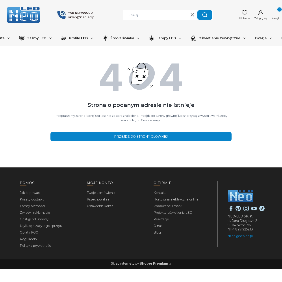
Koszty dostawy (32, 199)
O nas (158, 226)
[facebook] (231, 210)
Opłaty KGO (29, 232)
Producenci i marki (168, 206)
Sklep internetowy (139, 263)
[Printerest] (238, 210)
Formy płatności (32, 206)
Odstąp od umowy (34, 219)
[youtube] (254, 210)
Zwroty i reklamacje (35, 213)
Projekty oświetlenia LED (173, 213)
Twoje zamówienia (101, 193)
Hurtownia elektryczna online (176, 199)
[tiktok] (262, 210)
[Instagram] (246, 210)
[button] (204, 15)
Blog (157, 232)
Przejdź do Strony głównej (141, 137)
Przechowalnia (98, 199)
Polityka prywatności (36, 246)
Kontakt (160, 193)
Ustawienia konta (100, 206)
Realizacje (161, 219)
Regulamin (28, 239)
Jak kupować (30, 193)
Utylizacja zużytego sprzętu (41, 226)
